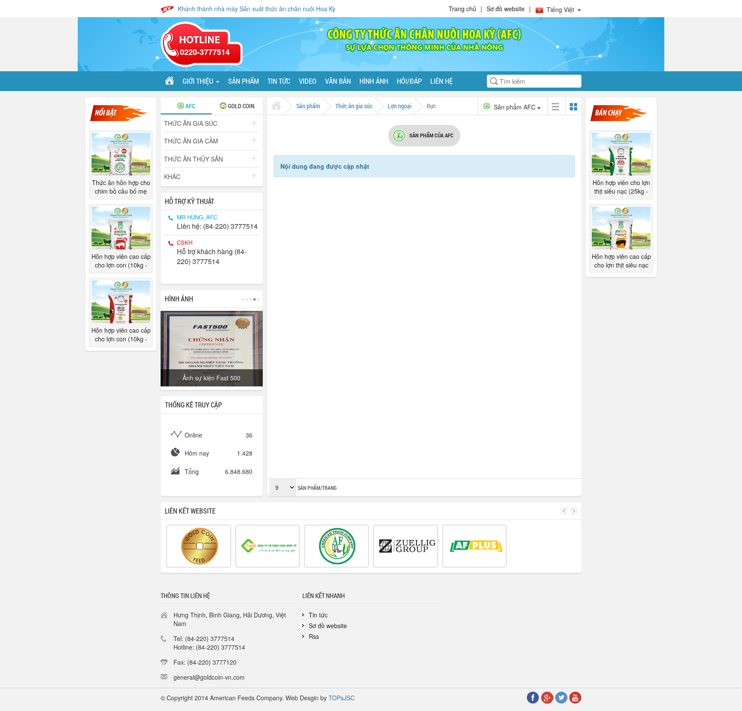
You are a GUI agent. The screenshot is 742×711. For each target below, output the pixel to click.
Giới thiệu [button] (198, 81)
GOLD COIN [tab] (241, 106)
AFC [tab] (189, 106)
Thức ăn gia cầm (191, 141)
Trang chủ (462, 8)
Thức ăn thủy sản (193, 159)
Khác (172, 176)
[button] (565, 511)
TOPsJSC (341, 697)
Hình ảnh (373, 81)
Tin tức (279, 81)
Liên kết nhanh (323, 595)
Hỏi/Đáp (409, 81)
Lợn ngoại (399, 106)
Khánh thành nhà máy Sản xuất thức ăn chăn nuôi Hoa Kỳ (256, 8)
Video (307, 81)
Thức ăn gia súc (190, 123)
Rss (314, 636)
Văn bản (338, 81)
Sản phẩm (243, 81)
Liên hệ (441, 81)
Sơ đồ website (506, 8)
